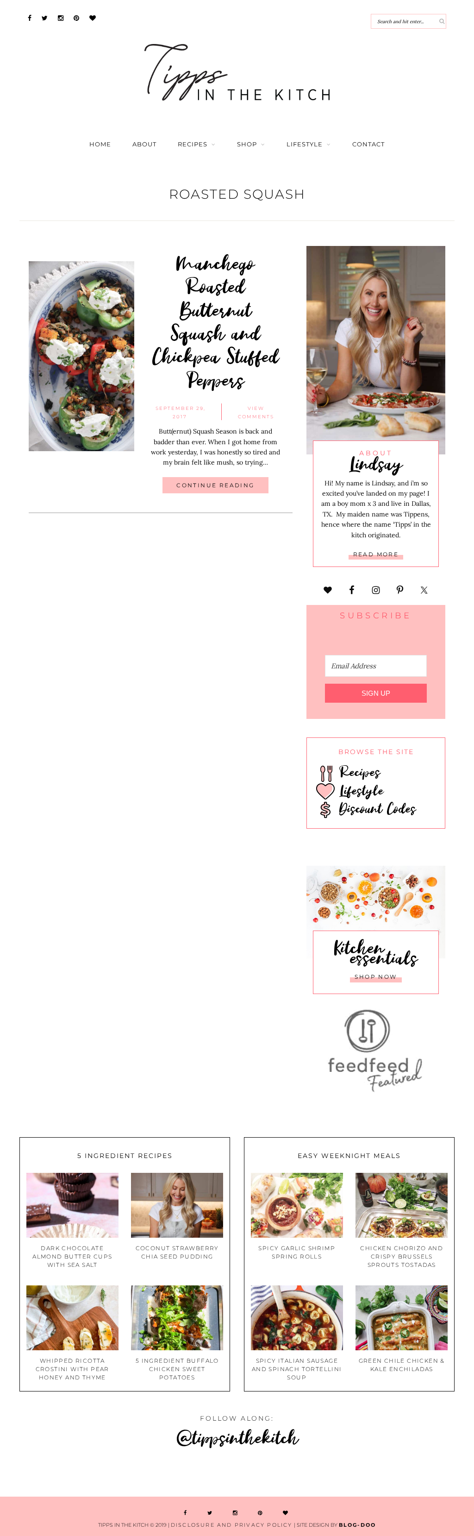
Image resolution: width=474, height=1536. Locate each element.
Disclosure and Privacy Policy (232, 1525)
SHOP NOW (376, 976)
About (144, 144)
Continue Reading (215, 485)
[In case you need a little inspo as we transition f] (39, 1474)
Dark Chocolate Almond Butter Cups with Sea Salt (72, 1256)
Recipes (192, 144)
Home (100, 144)
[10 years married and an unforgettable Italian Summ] (197, 1474)
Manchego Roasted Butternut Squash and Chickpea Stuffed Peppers (215, 321)
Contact (368, 144)
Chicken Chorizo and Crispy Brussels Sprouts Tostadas (401, 1256)
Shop (247, 144)
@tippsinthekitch (237, 1437)
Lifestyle (305, 144)
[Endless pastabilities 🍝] (276, 1474)
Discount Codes (375, 808)
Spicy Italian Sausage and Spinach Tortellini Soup (297, 1369)
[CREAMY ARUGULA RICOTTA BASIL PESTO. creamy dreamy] (434, 1474)
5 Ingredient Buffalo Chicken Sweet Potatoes (177, 1369)
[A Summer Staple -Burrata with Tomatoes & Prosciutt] (118, 1474)
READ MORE (376, 554)
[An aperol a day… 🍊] (355, 1474)
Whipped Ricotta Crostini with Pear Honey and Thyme (72, 1369)
